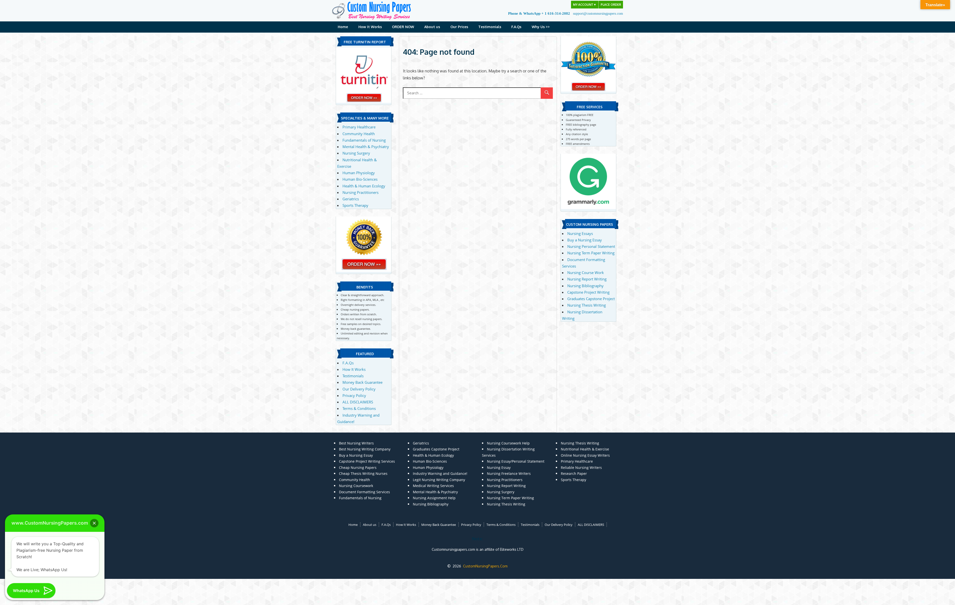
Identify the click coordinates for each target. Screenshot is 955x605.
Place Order (611, 4)
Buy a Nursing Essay (584, 239)
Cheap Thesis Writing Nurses (363, 473)
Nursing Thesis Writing (586, 305)
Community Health (358, 133)
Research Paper (574, 473)
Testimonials (489, 27)
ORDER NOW (403, 27)
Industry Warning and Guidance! (440, 473)
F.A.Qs (516, 27)
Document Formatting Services (364, 492)
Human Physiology (358, 172)
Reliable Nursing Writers (581, 467)
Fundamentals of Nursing (364, 140)
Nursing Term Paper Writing (591, 252)
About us (432, 27)
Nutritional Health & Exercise (585, 449)
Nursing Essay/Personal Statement (515, 461)
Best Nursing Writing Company (364, 449)
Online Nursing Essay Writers (585, 455)
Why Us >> (541, 27)
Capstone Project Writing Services (367, 461)
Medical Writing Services (433, 485)
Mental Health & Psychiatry (365, 146)
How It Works (370, 27)
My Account (584, 4)
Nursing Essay (499, 467)
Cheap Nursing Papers (358, 467)
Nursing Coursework (356, 485)
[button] (94, 523)
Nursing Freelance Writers (509, 473)
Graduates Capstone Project (591, 298)
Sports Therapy (355, 205)
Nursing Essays (580, 233)
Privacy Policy (354, 395)
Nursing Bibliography (585, 285)
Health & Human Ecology (363, 185)
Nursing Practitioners (360, 192)
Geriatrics (350, 198)
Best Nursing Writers (356, 443)
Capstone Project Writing (588, 292)
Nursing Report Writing (587, 278)
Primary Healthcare (359, 126)
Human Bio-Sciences (360, 179)
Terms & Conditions (359, 408)
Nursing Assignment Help (434, 497)
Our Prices (459, 27)
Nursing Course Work (585, 272)
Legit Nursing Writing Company (439, 479)
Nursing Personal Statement (591, 246)
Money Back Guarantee (362, 382)
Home (343, 27)
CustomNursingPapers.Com (485, 566)
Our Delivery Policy (359, 388)
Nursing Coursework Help (508, 443)
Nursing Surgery (356, 153)
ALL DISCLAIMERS (357, 401)
